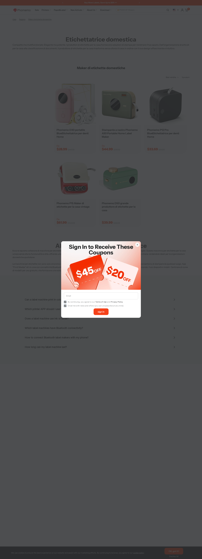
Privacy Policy (117, 302)
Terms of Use (100, 302)
